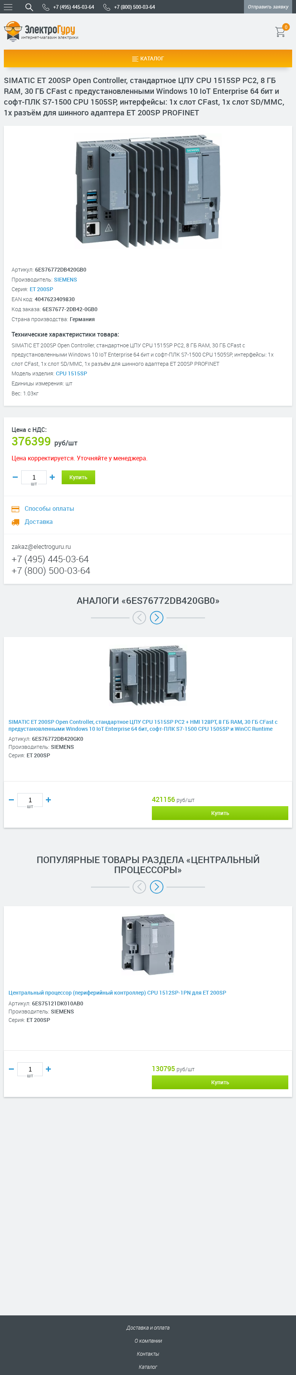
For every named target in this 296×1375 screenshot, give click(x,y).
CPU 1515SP (71, 373)
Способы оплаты (48, 508)
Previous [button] (139, 617)
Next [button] (156, 617)
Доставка (38, 521)
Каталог (152, 58)
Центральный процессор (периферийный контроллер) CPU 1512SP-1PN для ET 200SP (117, 992)
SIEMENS (65, 279)
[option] (148, 744)
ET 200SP (41, 289)
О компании (148, 1340)
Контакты (148, 1353)
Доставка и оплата (148, 1327)
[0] (291, 31)
